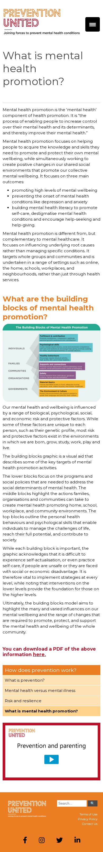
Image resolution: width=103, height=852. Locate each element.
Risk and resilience (23, 700)
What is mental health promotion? (41, 711)
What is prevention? (25, 680)
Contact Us (89, 824)
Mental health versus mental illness (40, 690)
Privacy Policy (87, 819)
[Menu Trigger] (92, 24)
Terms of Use (88, 814)
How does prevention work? (41, 670)
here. (39, 654)
